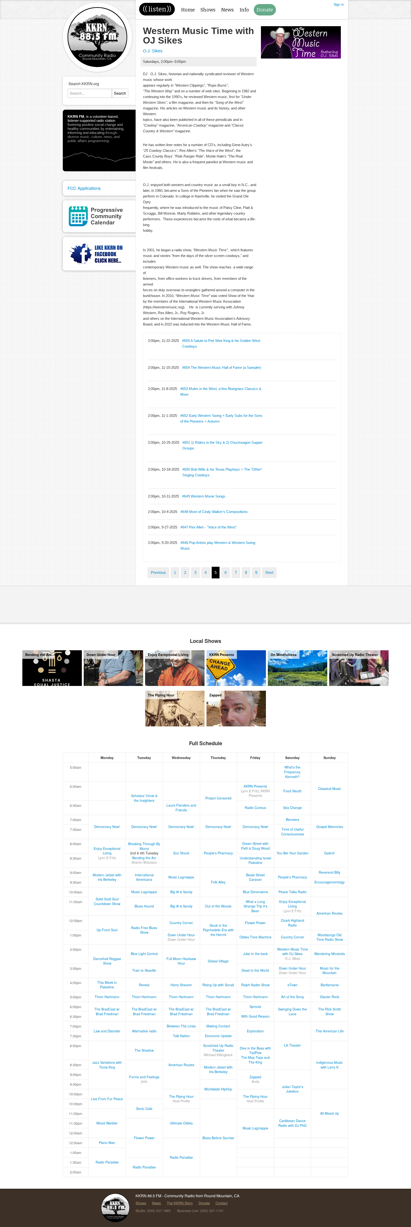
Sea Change (292, 807)
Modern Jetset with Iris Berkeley (107, 877)
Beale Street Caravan (255, 877)
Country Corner (181, 922)
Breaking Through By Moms (144, 846)
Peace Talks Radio (293, 891)
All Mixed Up (329, 1113)
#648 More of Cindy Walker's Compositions (214, 512)
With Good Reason (255, 1016)
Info (244, 10)
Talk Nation (181, 1035)
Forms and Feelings (144, 1076)
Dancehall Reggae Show (107, 961)
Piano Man (107, 1142)
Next (269, 573)
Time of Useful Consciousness (292, 831)
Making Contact (218, 1026)
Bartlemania (330, 984)
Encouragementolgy (329, 882)
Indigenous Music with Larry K (329, 1064)
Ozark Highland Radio (292, 922)
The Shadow (144, 1050)
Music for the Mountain (329, 970)
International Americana (144, 877)
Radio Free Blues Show (144, 930)
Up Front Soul (107, 929)
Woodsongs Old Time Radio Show (329, 937)
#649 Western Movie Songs (203, 496)
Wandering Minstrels (329, 953)
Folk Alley (218, 882)
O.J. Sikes (152, 51)
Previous (158, 573)
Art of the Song (292, 996)
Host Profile (181, 1101)
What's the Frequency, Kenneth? (292, 772)
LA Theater (292, 1045)
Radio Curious (255, 807)
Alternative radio (144, 1031)
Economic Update (218, 1035)
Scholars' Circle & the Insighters (144, 798)
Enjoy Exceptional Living (107, 851)
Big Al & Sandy (181, 891)
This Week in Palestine (107, 985)
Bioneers (292, 819)
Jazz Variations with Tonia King (107, 1064)
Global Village (218, 961)
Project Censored (218, 798)
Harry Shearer (181, 984)
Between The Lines (181, 1026)
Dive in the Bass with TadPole (255, 1050)
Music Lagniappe (181, 877)
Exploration (255, 1031)
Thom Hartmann (107, 996)
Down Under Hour (181, 934)
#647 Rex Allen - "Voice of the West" (208, 527)
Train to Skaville (144, 970)
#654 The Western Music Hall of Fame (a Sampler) (221, 367)
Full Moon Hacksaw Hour (181, 961)
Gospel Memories (329, 826)
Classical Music (329, 788)
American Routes (329, 913)
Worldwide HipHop (218, 1089)
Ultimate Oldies (181, 1123)
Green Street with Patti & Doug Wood (255, 846)
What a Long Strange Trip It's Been (255, 906)
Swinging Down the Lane (292, 1011)
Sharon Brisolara (144, 862)
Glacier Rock (329, 996)
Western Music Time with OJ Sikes (292, 951)
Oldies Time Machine (255, 937)
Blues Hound (144, 906)
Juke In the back (255, 953)
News (227, 10)
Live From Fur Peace (107, 1098)
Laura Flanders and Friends (181, 807)
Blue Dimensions (255, 891)
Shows (208, 10)
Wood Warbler (107, 1123)
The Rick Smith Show (329, 1011)
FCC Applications (84, 188)
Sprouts (255, 1006)
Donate (265, 10)
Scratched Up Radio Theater (218, 1048)
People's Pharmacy (218, 853)
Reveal (144, 984)
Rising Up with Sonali (218, 984)
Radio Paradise (181, 1157)
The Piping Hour (181, 1096)
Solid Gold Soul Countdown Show (107, 901)
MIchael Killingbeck (218, 1054)
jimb (144, 1081)
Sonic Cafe (144, 1108)
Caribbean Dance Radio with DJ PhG (292, 1123)
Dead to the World (255, 970)
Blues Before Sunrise (218, 1137)
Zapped (255, 1076)
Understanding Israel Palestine (255, 860)
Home (188, 10)
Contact (221, 1202)
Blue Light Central (144, 953)
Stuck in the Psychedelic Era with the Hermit (218, 930)
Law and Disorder (107, 1031)
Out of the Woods (218, 906)
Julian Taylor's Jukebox (292, 1089)
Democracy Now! (107, 826)
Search (120, 93)
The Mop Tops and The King (255, 1059)
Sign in (339, 4)
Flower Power (255, 922)
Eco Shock (181, 853)
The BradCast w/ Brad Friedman (107, 1011)
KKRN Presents (255, 786)
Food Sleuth (292, 790)
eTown (293, 984)
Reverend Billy (329, 872)
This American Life (330, 1031)
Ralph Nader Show (255, 984)
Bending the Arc (144, 857)
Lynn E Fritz (250, 790)
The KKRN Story (180, 1202)
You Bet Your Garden (292, 853)
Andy (255, 1081)
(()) (157, 9)
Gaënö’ (329, 853)
